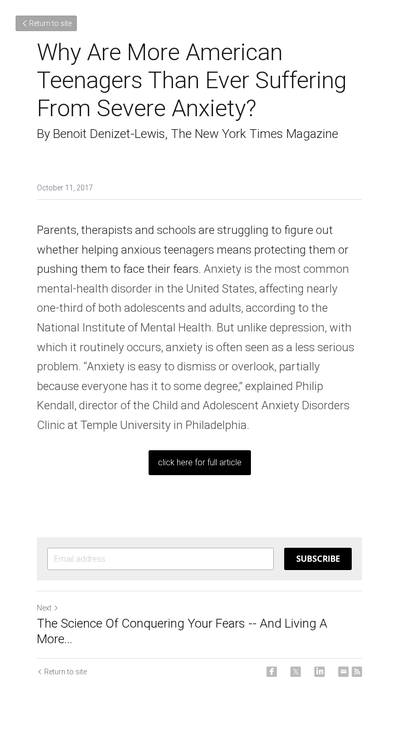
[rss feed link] (357, 672)
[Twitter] (295, 672)
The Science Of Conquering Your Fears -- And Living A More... (182, 631)
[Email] (343, 672)
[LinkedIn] (319, 672)
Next (44, 608)
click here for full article (200, 462)
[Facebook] (272, 672)
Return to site (50, 23)
